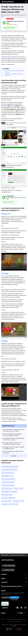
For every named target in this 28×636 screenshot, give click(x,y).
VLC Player (5, 273)
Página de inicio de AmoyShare (7, 2)
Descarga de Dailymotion (8, 498)
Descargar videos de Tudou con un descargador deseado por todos (12, 443)
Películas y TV (6, 214)
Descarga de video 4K (7, 476)
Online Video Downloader (8, 479)
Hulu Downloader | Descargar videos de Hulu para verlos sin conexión (13, 430)
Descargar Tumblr (6, 501)
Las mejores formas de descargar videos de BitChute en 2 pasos (13, 439)
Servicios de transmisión (8, 482)
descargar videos (8, 58)
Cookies (13, 621)
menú (26, 2)
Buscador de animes (18, 501)
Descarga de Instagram (8, 485)
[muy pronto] (17, 607)
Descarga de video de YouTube (10, 504)
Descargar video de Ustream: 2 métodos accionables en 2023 (13, 447)
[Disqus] (14, 529)
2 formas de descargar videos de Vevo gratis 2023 (13, 452)
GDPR (8, 621)
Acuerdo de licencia (17, 619)
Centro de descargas (9, 565)
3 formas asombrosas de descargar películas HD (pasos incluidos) (12, 434)
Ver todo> (14, 456)
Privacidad (9, 619)
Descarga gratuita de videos (22, 555)
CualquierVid (10, 104)
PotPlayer (4, 341)
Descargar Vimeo (18, 488)
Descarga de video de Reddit (9, 491)
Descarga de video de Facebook (10, 466)
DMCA (24, 619)
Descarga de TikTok (7, 494)
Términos (3, 619)
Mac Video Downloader (8, 473)
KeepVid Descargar (7, 488)
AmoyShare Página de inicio (7, 560)
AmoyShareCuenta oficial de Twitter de (25, 607)
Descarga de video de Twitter (9, 469)
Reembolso (18, 621)
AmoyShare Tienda (9, 570)
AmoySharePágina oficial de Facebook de (21, 607)
